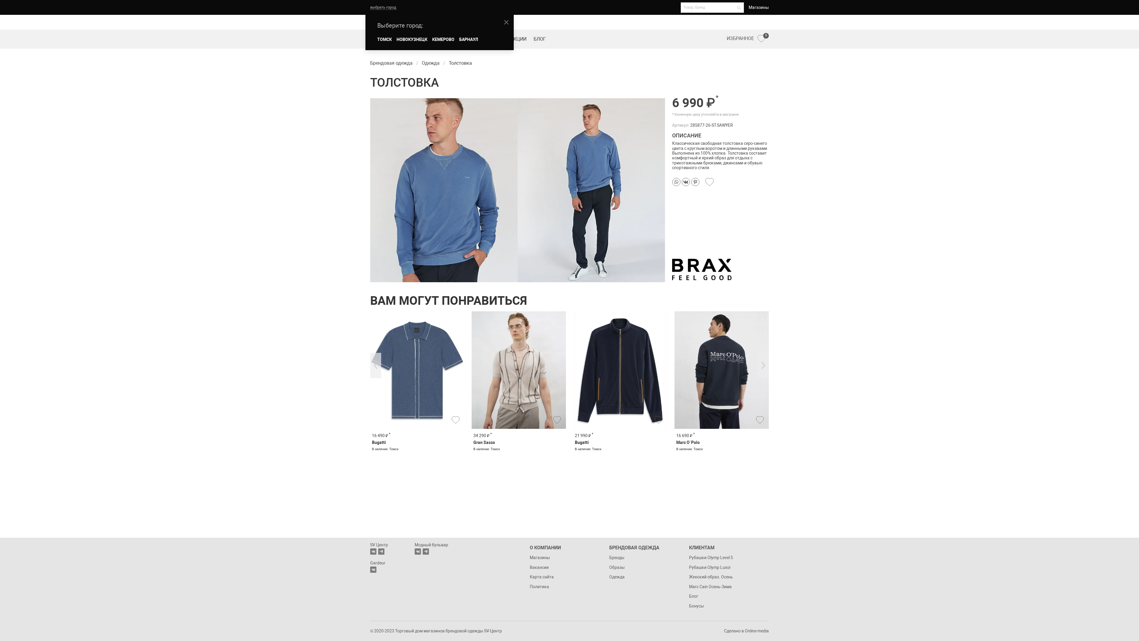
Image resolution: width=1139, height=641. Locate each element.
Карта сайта (542, 577)
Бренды (616, 557)
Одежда (617, 577)
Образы (617, 567)
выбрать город (383, 7)
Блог (540, 39)
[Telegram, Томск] (381, 551)
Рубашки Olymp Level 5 (711, 557)
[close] (506, 22)
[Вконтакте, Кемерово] (373, 570)
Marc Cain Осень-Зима (710, 586)
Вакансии (539, 567)
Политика (539, 586)
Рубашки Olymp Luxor (710, 567)
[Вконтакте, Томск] (373, 551)
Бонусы (696, 606)
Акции (518, 39)
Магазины (759, 7)
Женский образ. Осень (711, 577)
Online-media (757, 631)
